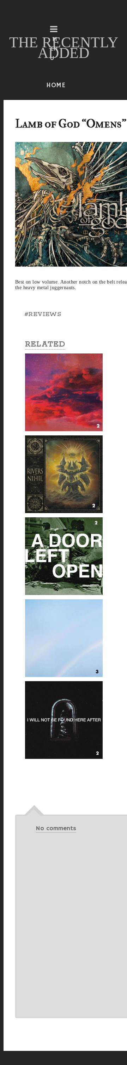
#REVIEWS (42, 314)
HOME (56, 85)
